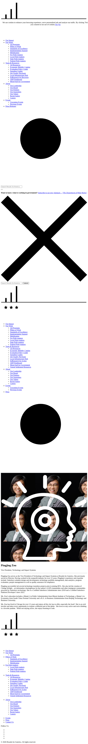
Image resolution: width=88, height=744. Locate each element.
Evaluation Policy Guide (19, 69)
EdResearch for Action (18, 361)
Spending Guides (16, 71)
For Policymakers (16, 55)
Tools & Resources (12, 63)
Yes (56, 25)
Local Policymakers (17, 57)
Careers (13, 98)
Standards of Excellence (19, 49)
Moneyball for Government (20, 82)
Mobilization (14, 53)
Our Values (14, 94)
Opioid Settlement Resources (20, 367)
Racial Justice (15, 96)
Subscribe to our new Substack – (62, 193)
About (8, 84)
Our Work (9, 42)
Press (7, 392)
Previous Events (16, 104)
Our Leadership (15, 86)
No (59, 25)
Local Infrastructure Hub (19, 75)
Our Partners (14, 90)
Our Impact (10, 40)
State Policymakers (17, 59)
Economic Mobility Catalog (20, 67)
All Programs (15, 44)
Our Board (14, 88)
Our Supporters (15, 92)
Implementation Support (19, 51)
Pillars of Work (15, 46)
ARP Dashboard (16, 79)
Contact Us (10, 722)
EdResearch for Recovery (19, 77)
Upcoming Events (16, 102)
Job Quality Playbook (18, 73)
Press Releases (11, 106)
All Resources (15, 65)
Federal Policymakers (18, 61)
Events (8, 100)
